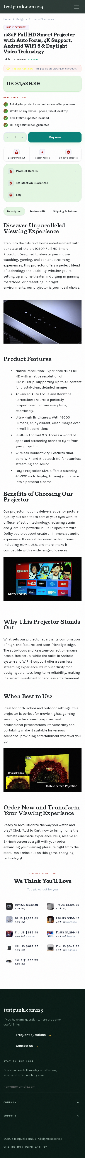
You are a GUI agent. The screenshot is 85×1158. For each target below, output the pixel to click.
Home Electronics (43, 19)
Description (14, 211)
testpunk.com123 (23, 6)
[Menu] (77, 7)
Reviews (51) (37, 211)
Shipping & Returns (65, 211)
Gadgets (21, 19)
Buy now (55, 137)
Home (7, 19)
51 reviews (20, 59)
